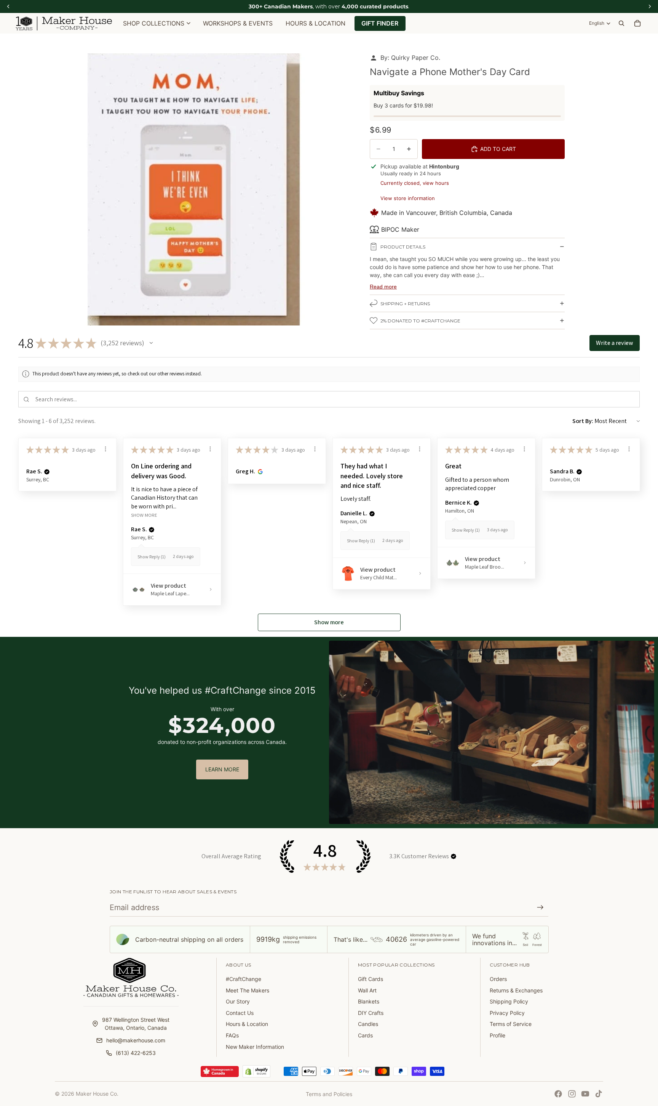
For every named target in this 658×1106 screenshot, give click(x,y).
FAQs (232, 1035)
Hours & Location (247, 1024)
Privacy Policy (507, 1013)
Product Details (402, 247)
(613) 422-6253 (136, 1053)
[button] (151, 343)
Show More (144, 515)
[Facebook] (558, 1093)
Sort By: (582, 421)
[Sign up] (540, 907)
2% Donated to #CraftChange (420, 321)
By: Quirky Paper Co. (410, 57)
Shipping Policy (509, 1001)
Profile (497, 1035)
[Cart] (637, 23)
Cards (365, 1035)
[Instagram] (572, 1093)
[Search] (621, 23)
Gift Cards (370, 979)
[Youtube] (585, 1093)
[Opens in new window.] (259, 471)
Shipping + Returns (405, 303)
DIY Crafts (370, 1013)
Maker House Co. (97, 1093)
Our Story (238, 1001)
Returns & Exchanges (516, 990)
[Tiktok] (598, 1093)
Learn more (222, 769)
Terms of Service (511, 1024)
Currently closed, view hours (414, 183)
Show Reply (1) (151, 556)
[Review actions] (105, 449)
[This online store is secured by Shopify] (256, 1071)
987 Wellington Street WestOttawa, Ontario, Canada (135, 1023)
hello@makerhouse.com (135, 1040)
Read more (383, 287)
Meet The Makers (247, 990)
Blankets (368, 1001)
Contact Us (240, 1013)
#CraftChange (243, 979)
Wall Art (367, 990)
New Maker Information (255, 1046)
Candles (368, 1024)
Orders (498, 979)
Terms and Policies (329, 1094)
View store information (407, 198)
